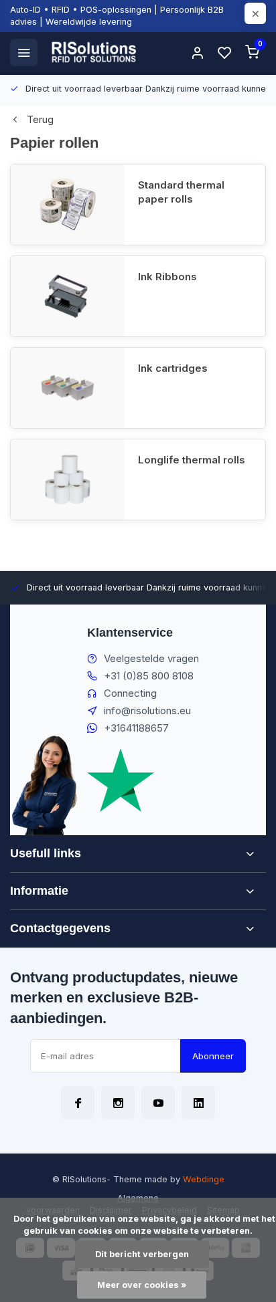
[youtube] (158, 1102)
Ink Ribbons (167, 276)
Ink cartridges (173, 368)
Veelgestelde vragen (151, 658)
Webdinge (203, 1179)
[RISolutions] (94, 52)
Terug (40, 119)
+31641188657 (136, 728)
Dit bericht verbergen (142, 1254)
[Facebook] (77, 1102)
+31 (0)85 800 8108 (149, 675)
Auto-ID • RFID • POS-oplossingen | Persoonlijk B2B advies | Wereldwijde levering (117, 16)
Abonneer (213, 1056)
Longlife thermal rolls (191, 459)
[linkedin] (198, 1102)
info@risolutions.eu (147, 710)
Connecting (130, 693)
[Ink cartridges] (68, 388)
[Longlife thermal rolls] (68, 479)
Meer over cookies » (141, 1285)
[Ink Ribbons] (68, 296)
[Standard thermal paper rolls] (68, 205)
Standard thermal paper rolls (181, 192)
